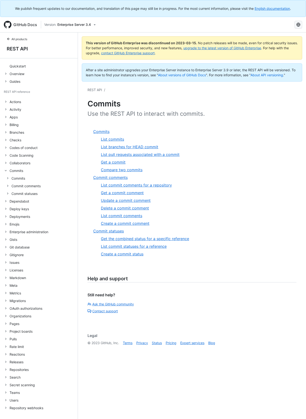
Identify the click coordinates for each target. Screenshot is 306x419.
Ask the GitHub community (113, 304)
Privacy (142, 343)
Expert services (192, 343)
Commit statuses (24, 194)
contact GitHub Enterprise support (128, 53)
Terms (127, 343)
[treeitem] (41, 66)
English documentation (272, 8)
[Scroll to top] (295, 408)
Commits (18, 178)
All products (19, 39)
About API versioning (267, 75)
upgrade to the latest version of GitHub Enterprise (222, 48)
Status (157, 343)
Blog (211, 343)
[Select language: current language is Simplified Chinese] (298, 24)
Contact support (105, 311)
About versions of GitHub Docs (182, 75)
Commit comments (26, 186)
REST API (17, 49)
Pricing (171, 343)
